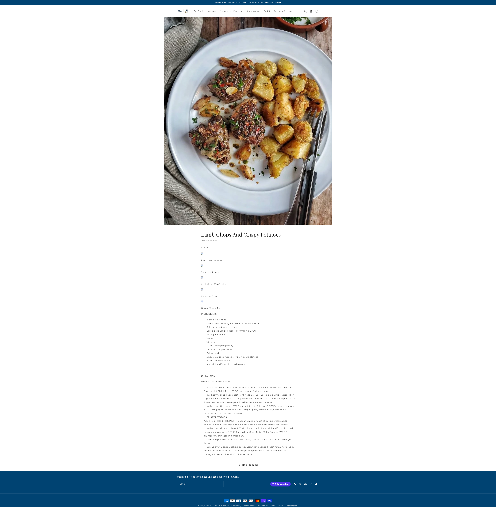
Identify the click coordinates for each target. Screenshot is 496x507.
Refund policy (249, 505)
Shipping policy (292, 505)
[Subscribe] (220, 484)
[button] (225, 11)
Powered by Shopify (233, 506)
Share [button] (206, 247)
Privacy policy (262, 505)
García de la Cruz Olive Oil (214, 506)
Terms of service (276, 505)
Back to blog (250, 464)
